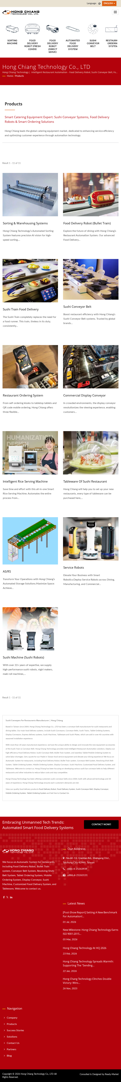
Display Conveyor (101, 789)
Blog (9, 1055)
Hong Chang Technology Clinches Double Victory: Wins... (87, 981)
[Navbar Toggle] (115, 12)
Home (10, 76)
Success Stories (15, 1030)
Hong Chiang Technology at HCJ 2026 (84, 948)
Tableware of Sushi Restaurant (85, 481)
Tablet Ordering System (36, 793)
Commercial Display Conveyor (84, 395)
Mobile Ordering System (16, 793)
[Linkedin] (11, 897)
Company (12, 1018)
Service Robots (73, 567)
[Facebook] (4, 897)
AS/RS (7, 571)
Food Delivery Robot (47, 789)
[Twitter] (7, 897)
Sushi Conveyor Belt (77, 307)
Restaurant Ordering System (23, 395)
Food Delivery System (66, 789)
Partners (11, 1049)
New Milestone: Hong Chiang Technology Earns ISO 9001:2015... (90, 931)
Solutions (12, 1036)
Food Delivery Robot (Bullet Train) (87, 223)
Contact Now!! (101, 824)
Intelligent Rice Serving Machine (25, 481)
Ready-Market (112, 1074)
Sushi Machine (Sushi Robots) (23, 657)
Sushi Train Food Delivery (21, 309)
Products (19, 76)
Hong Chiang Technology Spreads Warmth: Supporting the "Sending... (88, 963)
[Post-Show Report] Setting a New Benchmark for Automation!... (90, 914)
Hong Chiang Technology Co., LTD (37, 1074)
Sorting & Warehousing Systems (25, 223)
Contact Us (64, 793)
